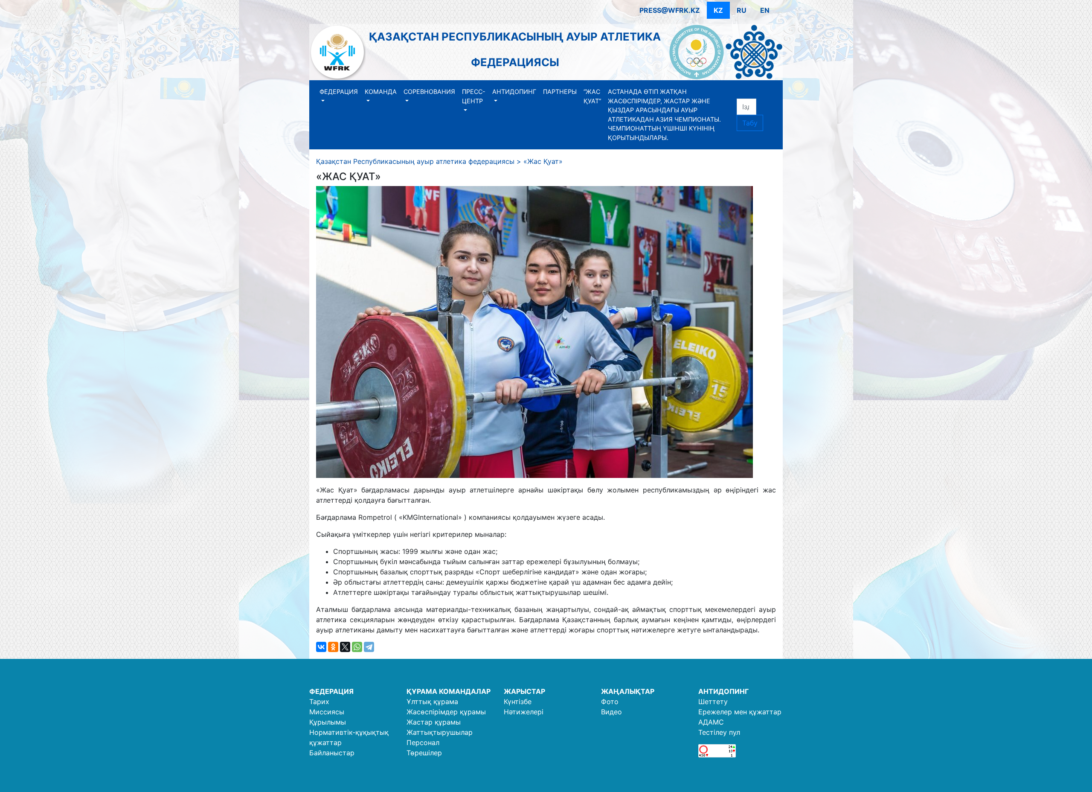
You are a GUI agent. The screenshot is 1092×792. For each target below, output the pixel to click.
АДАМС (711, 722)
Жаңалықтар (627, 691)
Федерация (338, 91)
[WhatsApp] (357, 647)
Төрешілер (424, 752)
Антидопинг (514, 91)
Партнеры (560, 91)
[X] (345, 647)
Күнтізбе (517, 701)
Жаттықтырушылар (440, 732)
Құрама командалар (449, 691)
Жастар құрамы (434, 722)
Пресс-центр (473, 96)
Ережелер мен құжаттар (739, 712)
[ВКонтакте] (321, 647)
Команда (381, 91)
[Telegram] (369, 647)
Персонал (423, 742)
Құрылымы (327, 722)
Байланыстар (331, 752)
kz (718, 10)
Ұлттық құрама (432, 701)
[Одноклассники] (333, 647)
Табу (750, 123)
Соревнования (429, 91)
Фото (610, 701)
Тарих (319, 701)
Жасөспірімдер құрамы (446, 712)
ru (741, 10)
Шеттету (713, 701)
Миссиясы (326, 712)
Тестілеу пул (719, 732)
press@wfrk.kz (669, 10)
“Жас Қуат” (592, 96)
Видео (611, 712)
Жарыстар (524, 691)
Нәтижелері (523, 712)
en (765, 10)
